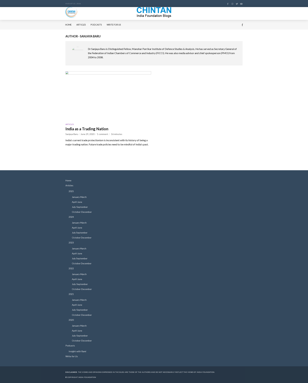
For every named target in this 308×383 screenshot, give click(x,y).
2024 (71, 216)
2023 (71, 242)
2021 (71, 294)
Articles (81, 24)
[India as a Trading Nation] (108, 95)
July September (79, 232)
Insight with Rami (77, 351)
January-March (79, 197)
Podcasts (96, 24)
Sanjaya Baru (71, 134)
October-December (82, 212)
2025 (71, 191)
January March (79, 248)
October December (81, 237)
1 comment (102, 134)
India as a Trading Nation (86, 128)
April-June (77, 202)
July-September (80, 207)
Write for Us (114, 24)
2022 (71, 268)
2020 (71, 319)
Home (68, 24)
